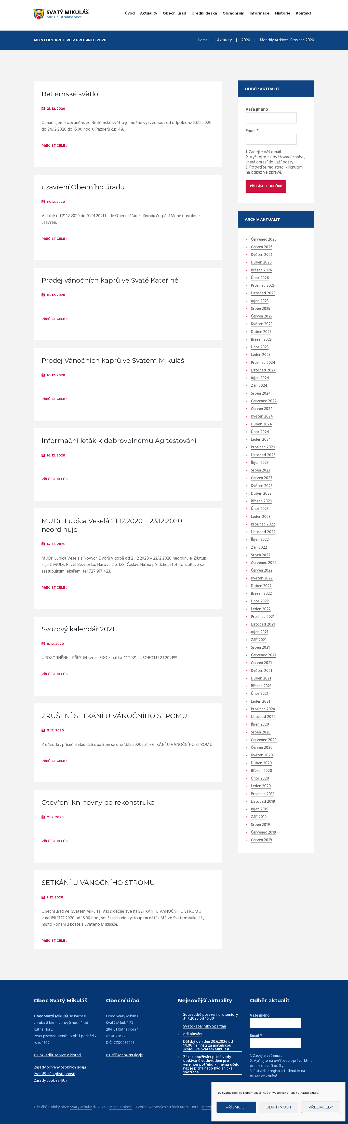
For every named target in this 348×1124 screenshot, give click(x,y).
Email (252, 131)
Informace (260, 13)
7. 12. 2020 (55, 817)
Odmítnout (278, 1107)
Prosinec (263, 286)
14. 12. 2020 (56, 544)
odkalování (192, 1034)
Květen (262, 255)
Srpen (260, 309)
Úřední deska (204, 13)
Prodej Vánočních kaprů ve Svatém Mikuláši (114, 360)
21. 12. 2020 (56, 108)
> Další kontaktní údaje (124, 1055)
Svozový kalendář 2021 (78, 629)
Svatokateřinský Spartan (204, 1027)
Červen (261, 247)
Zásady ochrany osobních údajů (60, 1067)
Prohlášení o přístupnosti (54, 1074)
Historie (282, 13)
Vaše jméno (257, 109)
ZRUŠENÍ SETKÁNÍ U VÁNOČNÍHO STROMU (114, 716)
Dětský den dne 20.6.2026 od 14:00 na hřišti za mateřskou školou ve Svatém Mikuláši (208, 1046)
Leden (260, 355)
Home (202, 40)
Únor (260, 278)
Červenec (263, 240)
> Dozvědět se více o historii (58, 1055)
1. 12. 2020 (55, 897)
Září (259, 386)
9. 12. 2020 (55, 644)
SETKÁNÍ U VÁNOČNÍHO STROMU (98, 883)
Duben (261, 263)
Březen (261, 271)
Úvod (130, 13)
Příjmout (236, 1107)
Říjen (260, 301)
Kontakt (303, 13)
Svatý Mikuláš (81, 1107)
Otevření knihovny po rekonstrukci (99, 802)
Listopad (263, 294)
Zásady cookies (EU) (50, 1081)
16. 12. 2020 (56, 295)
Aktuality (148, 13)
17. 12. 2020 (56, 202)
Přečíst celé (53, 145)
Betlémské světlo (70, 94)
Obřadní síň (233, 13)
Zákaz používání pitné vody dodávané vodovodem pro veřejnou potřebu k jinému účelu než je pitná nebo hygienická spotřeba (211, 1065)
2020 (246, 40)
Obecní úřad (174, 13)
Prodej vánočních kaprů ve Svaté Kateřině (110, 280)
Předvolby (320, 1107)
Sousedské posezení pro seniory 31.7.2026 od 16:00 (210, 1017)
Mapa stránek (120, 1107)
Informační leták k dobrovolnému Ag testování (119, 441)
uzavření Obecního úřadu (83, 187)
